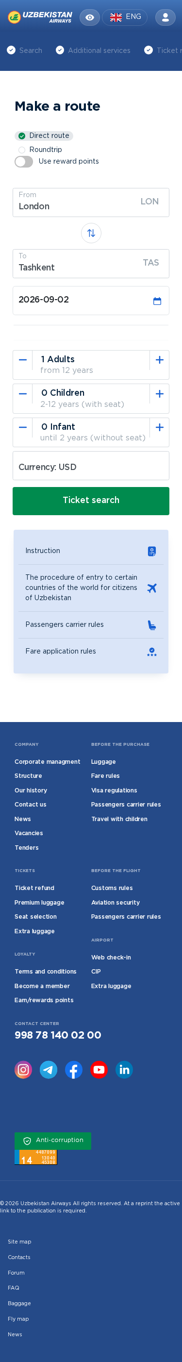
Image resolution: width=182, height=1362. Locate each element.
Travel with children (119, 819)
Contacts (19, 1257)
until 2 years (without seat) (93, 438)
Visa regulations (114, 790)
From (27, 195)
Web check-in (111, 957)
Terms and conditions (46, 972)
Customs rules (112, 888)
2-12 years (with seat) (82, 404)
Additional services (99, 51)
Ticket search (91, 500)
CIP (96, 972)
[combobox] (91, 202)
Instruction (42, 551)
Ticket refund (34, 888)
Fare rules (105, 776)
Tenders (26, 848)
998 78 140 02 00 (58, 1035)
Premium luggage (39, 903)
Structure (28, 776)
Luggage (103, 762)
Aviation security (115, 903)
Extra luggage (35, 931)
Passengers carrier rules (64, 625)
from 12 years (66, 370)
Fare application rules (60, 652)
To (22, 256)
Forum (16, 1273)
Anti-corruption (59, 1140)
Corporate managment (47, 762)
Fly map (18, 1319)
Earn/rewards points (44, 1000)
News (23, 819)
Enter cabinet (165, 17)
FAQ (13, 1288)
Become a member (42, 986)
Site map (19, 1242)
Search (30, 51)
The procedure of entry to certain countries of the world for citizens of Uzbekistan (81, 588)
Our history (31, 790)
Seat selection (36, 917)
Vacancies (29, 833)
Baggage (19, 1303)
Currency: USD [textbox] (47, 467)
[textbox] (91, 207)
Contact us (31, 804)
